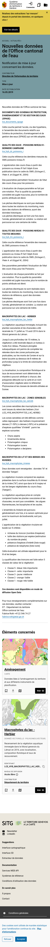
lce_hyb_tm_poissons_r (13, 237)
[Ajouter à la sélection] (6, 691)
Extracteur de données (12, 858)
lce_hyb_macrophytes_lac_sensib (17, 401)
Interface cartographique (13, 848)
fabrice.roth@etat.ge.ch (13, 616)
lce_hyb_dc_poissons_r (12, 151)
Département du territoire (16, 782)
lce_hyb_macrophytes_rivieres (16, 463)
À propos (6, 893)
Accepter (21, 939)
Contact (5, 898)
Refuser (7, 939)
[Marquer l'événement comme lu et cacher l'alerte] (47, 12)
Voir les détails (11, 29)
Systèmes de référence (12, 876)
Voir (39, 690)
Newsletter (12, 831)
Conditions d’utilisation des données (19, 881)
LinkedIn (11, 834)
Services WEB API (10, 870)
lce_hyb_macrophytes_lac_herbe (17, 319)
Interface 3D (8, 853)
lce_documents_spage (12, 122)
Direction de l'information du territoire (20, 76)
